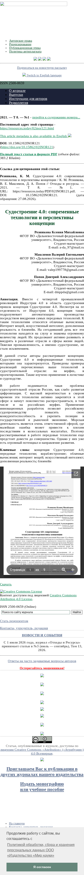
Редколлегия (18, 103)
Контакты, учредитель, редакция (24, 628)
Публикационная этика (25, 48)
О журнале (17, 91)
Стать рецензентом (14, 621)
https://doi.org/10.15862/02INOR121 (27, 147)
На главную (17, 823)
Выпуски (16, 95)
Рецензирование (20, 44)
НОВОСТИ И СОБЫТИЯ (42, 635)
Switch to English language (44, 75)
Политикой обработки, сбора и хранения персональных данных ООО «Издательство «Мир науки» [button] (41, 850)
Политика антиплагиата (25, 51)
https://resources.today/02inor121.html (27, 128)
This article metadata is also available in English (34, 136)
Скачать (6, 584)
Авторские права (20, 40)
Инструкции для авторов (28, 99)
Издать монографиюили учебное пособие (42, 786)
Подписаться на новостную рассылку (42, 67)
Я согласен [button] (42, 867)
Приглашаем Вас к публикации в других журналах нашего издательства (42, 771)
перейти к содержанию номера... (56, 117)
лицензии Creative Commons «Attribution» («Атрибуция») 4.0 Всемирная (42, 751)
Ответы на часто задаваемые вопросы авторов (42, 661)
